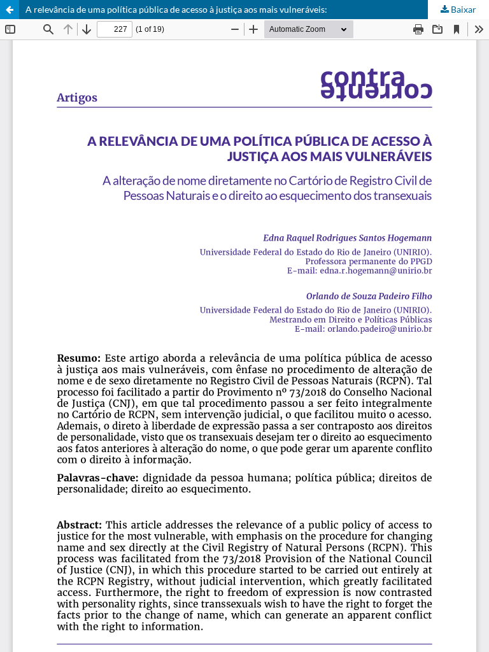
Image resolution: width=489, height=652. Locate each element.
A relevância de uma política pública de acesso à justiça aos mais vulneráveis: (176, 9)
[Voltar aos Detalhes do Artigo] (9, 9)
